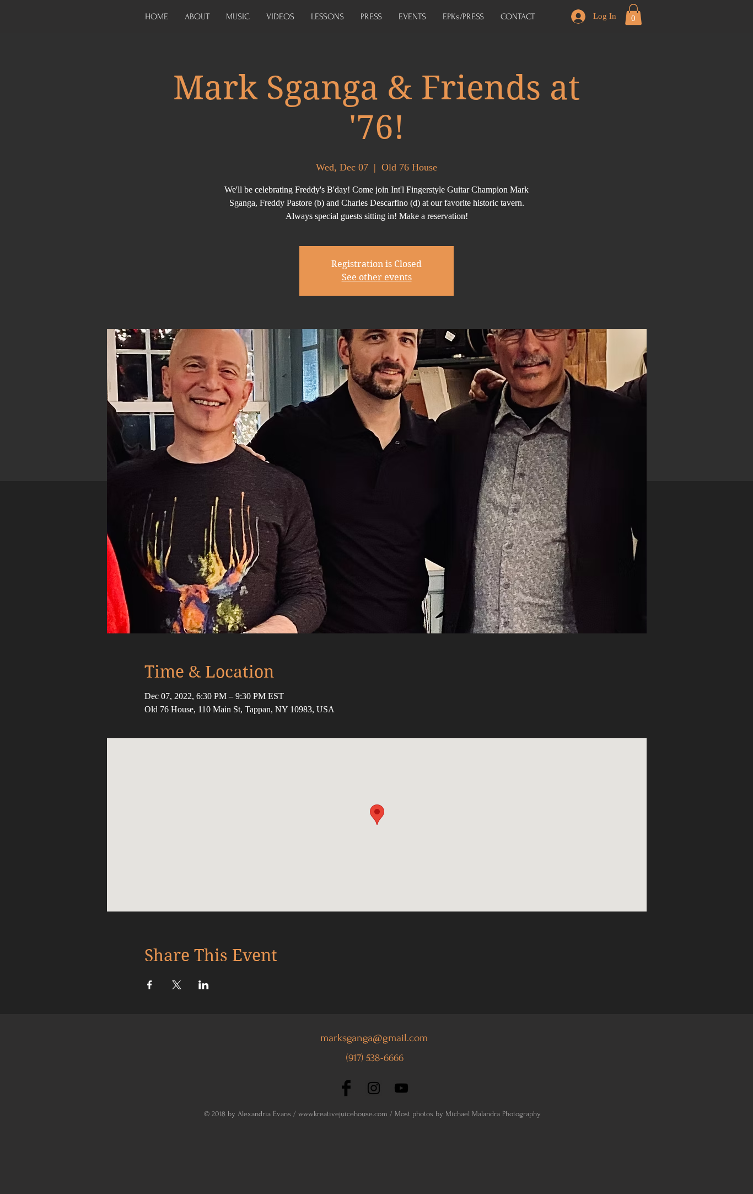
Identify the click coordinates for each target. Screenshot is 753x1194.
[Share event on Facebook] (149, 984)
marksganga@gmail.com (374, 1038)
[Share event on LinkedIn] (203, 984)
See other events (377, 277)
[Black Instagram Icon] (373, 1088)
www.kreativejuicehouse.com (343, 1114)
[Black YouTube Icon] (401, 1088)
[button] (463, 16)
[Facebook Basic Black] (346, 1088)
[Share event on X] (176, 984)
